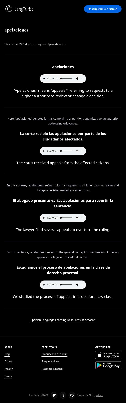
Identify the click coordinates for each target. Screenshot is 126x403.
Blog (7, 354)
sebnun (99, 395)
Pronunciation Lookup (54, 354)
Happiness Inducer (52, 368)
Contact (9, 361)
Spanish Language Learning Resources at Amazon (63, 320)
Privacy (8, 368)
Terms (8, 376)
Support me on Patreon (104, 8)
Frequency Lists (50, 361)
